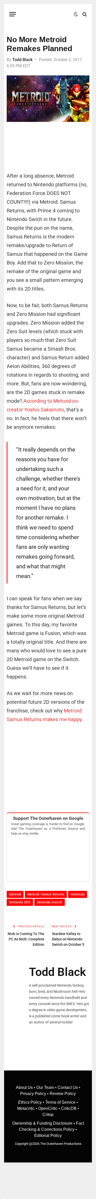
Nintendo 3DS (19, 902)
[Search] (84, 14)
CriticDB (69, 1108)
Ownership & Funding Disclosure (42, 1123)
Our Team (45, 1087)
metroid (15, 894)
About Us (25, 1087)
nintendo (77, 894)
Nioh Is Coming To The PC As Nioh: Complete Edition (26, 939)
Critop (48, 1114)
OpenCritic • (49, 1108)
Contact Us (68, 1087)
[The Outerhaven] (46, 14)
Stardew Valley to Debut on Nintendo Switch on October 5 (68, 939)
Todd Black (22, 59)
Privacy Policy (33, 1093)
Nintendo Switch (49, 902)
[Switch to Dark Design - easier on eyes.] (75, 14)
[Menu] (12, 14)
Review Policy (63, 1093)
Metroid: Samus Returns (46, 894)
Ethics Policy (30, 1102)
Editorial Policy (48, 1135)
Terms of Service (60, 1102)
